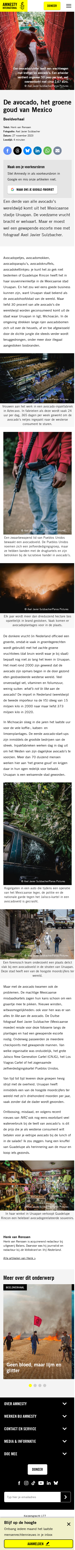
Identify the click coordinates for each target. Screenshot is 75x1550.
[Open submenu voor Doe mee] (64, 1454)
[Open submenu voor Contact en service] (64, 1429)
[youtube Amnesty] (41, 1482)
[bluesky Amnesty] (56, 1482)
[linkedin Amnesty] (49, 1482)
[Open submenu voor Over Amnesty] (64, 1403)
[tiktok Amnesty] (33, 1482)
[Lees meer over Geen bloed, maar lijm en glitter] (37, 1331)
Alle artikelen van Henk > (19, 1258)
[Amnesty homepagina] (14, 6)
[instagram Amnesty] (26, 1482)
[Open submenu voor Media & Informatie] (64, 1441)
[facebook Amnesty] (19, 1482)
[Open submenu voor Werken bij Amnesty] (64, 1416)
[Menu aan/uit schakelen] (68, 6)
